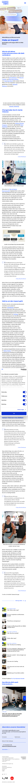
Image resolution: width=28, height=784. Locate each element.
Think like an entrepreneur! (14, 621)
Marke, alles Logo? (11, 638)
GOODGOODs (10, 307)
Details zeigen (21, 409)
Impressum (4, 768)
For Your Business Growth (17, 678)
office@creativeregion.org (7, 763)
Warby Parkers (7, 350)
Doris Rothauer (13, 77)
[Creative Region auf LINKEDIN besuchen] (2, 774)
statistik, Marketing (14, 106)
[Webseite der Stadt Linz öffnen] (5, 778)
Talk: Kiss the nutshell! (12, 633)
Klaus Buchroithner (13, 79)
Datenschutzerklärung (7, 767)
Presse (3, 769)
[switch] (25, 396)
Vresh (5, 81)
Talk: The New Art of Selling (14, 644)
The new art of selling (12, 661)
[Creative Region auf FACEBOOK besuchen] (6, 774)
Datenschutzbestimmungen (9, 746)
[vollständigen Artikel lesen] (4, 609)
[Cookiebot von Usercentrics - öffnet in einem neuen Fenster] (21, 369)
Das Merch (10, 81)
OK (14, 413)
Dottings (16, 314)
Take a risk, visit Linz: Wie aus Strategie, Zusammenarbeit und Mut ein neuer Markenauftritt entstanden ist (12, 715)
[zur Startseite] (5, 3)
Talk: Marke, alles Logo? (13, 610)
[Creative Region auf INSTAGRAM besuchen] (4, 774)
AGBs (3, 770)
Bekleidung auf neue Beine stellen (15, 673)
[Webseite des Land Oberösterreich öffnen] (12, 778)
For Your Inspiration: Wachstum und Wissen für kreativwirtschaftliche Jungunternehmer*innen (16, 650)
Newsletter (4, 766)
